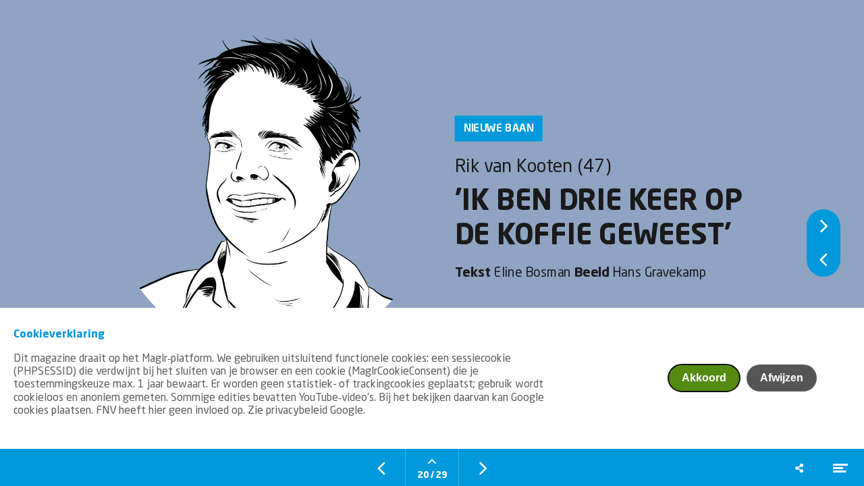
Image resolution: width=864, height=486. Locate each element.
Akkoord (704, 377)
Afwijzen (781, 377)
